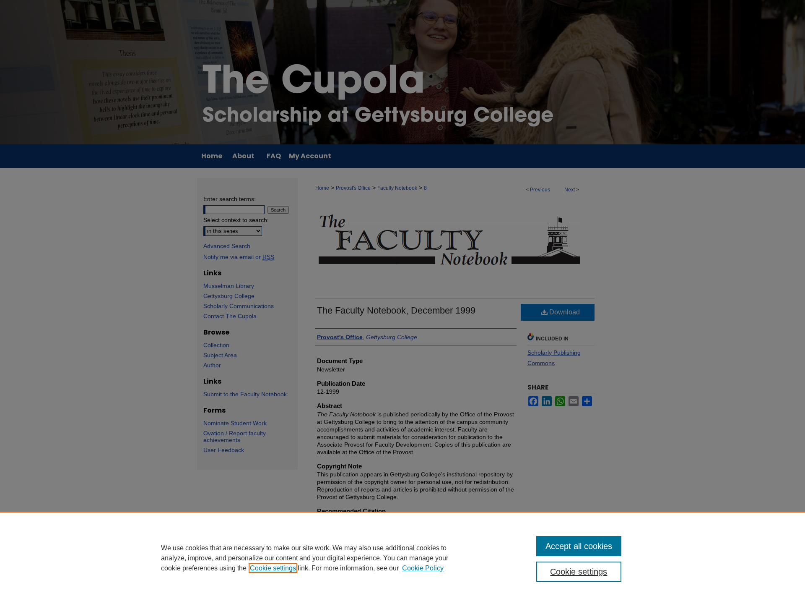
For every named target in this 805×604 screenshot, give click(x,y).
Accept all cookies (578, 546)
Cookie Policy (423, 568)
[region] (402, 558)
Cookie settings (273, 568)
